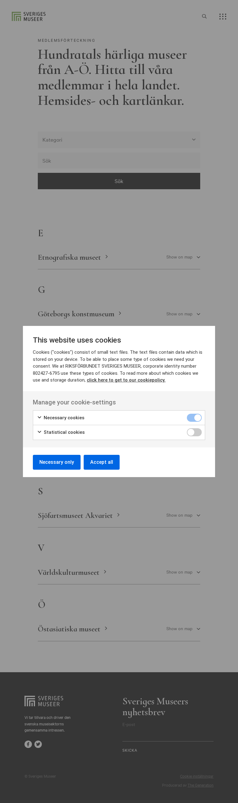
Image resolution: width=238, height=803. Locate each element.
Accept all (101, 462)
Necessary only (56, 462)
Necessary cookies (63, 418)
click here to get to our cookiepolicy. (126, 380)
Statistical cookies (63, 432)
